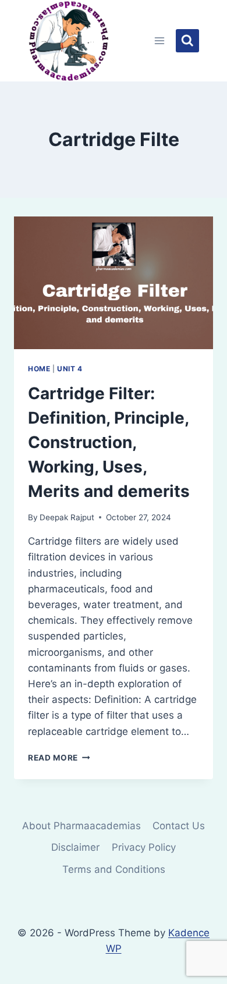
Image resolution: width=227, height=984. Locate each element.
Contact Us (178, 826)
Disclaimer (75, 847)
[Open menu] (160, 40)
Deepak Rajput (67, 517)
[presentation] (113, 282)
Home (39, 368)
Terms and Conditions (113, 869)
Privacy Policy (144, 847)
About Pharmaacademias (81, 826)
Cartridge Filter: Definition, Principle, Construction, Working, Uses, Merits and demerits (109, 442)
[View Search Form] (187, 40)
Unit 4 (70, 368)
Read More (59, 757)
